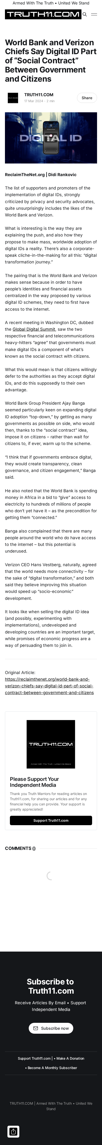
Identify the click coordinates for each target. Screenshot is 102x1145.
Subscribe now (55, 1028)
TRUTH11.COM (38, 94)
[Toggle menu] (94, 14)
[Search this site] (84, 14)
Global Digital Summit (34, 329)
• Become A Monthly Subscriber (51, 1068)
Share (87, 97)
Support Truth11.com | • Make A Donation (51, 1058)
